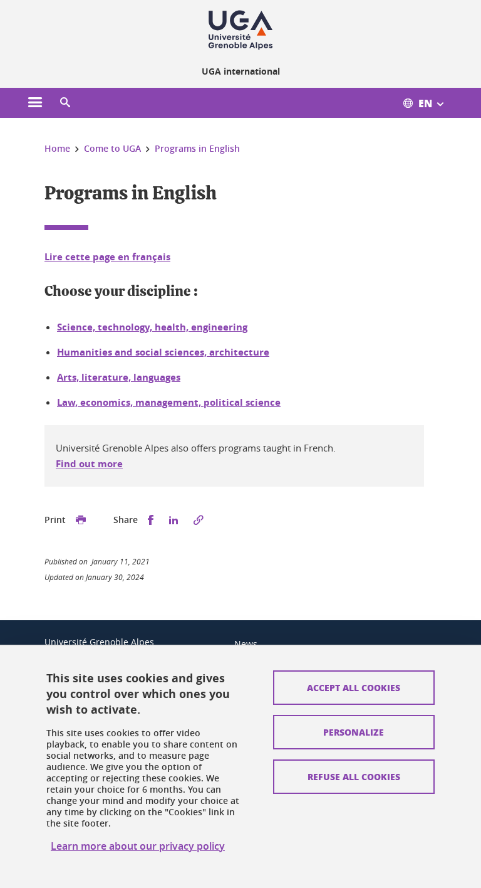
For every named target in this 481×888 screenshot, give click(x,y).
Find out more (89, 463)
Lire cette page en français (107, 256)
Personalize (353, 732)
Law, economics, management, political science (169, 402)
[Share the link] (198, 520)
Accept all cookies (353, 687)
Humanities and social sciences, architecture (163, 352)
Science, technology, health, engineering (152, 327)
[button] (65, 103)
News (245, 644)
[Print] (80, 520)
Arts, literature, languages (118, 377)
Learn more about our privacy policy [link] (138, 846)
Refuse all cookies (354, 776)
